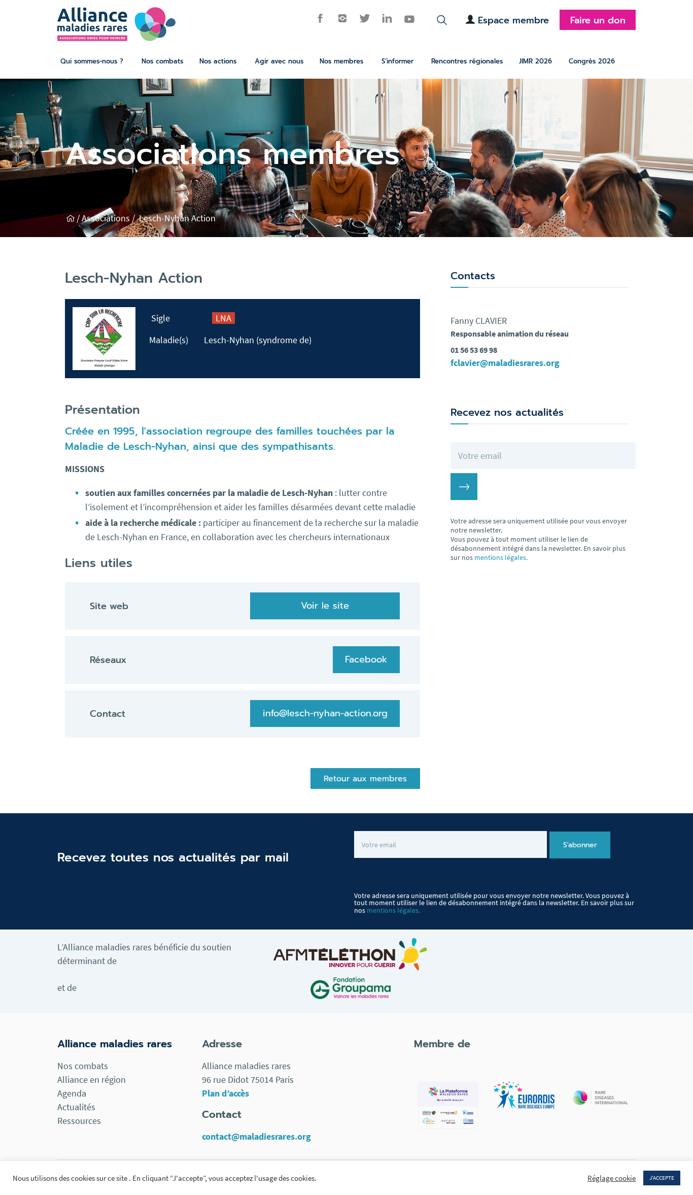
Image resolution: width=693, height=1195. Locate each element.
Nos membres (341, 61)
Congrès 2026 (592, 61)
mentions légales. (501, 557)
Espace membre (513, 20)
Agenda (71, 1093)
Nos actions (217, 61)
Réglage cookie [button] (611, 1178)
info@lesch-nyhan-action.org (325, 713)
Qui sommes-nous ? (91, 61)
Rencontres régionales (467, 61)
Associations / (109, 218)
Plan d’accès (225, 1093)
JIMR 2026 (535, 61)
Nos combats (162, 61)
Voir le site (325, 606)
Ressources (79, 1120)
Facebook (366, 659)
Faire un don (598, 20)
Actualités (76, 1107)
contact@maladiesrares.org (256, 1136)
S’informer (397, 61)
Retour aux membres (365, 779)
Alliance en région (91, 1079)
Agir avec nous (279, 61)
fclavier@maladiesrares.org (505, 363)
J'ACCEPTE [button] (661, 1177)
